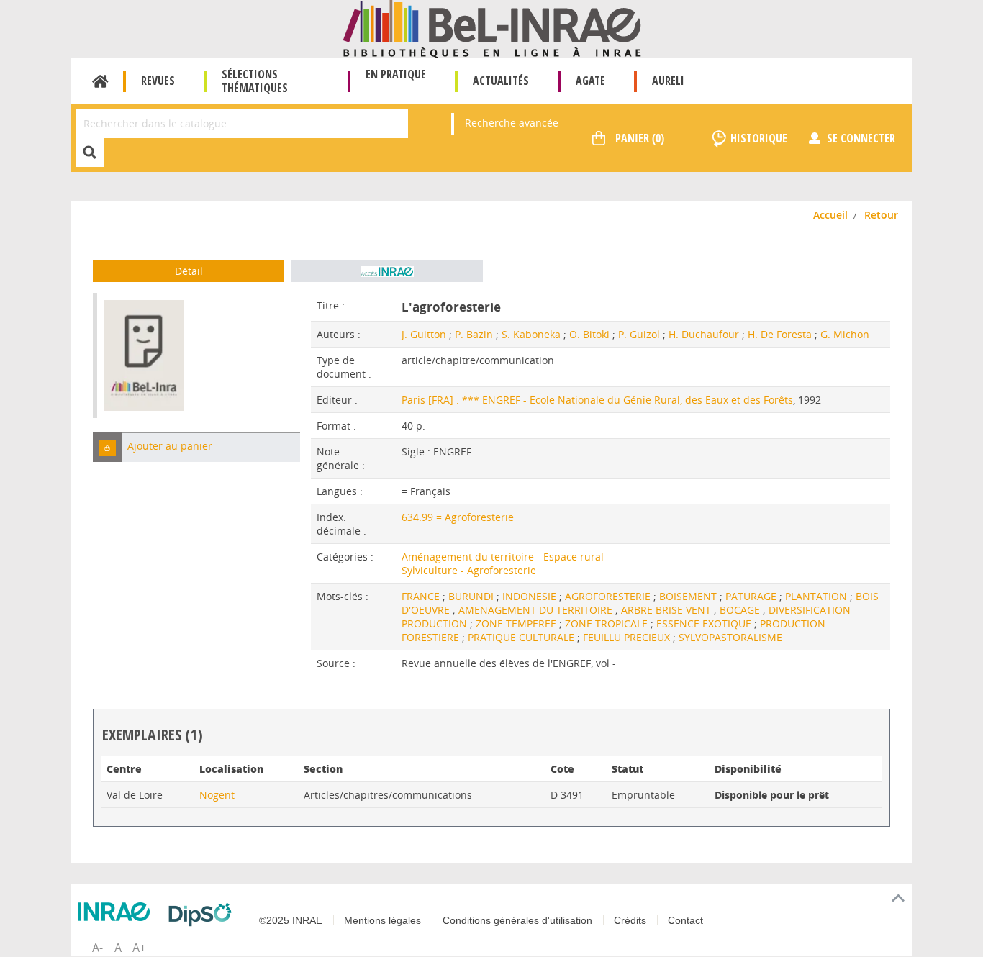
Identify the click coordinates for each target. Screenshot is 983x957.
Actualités (501, 81)
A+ (139, 948)
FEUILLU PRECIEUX (628, 637)
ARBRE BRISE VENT (667, 610)
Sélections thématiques (255, 81)
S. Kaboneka (531, 334)
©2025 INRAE (290, 920)
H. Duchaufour (704, 334)
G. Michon (844, 334)
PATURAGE (752, 596)
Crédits (630, 920)
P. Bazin (474, 334)
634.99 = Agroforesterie (458, 517)
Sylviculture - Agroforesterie (469, 570)
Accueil (100, 81)
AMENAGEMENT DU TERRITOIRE (536, 610)
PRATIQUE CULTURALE (522, 637)
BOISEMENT (689, 596)
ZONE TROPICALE (608, 623)
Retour (881, 215)
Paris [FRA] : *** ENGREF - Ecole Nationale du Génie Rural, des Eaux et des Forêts (597, 400)
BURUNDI (472, 596)
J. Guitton (424, 334)
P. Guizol (639, 334)
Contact (685, 920)
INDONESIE (530, 596)
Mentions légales (382, 920)
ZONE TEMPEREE (517, 623)
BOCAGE (741, 610)
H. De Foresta (780, 334)
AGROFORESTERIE (609, 596)
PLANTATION (817, 596)
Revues (158, 81)
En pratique (396, 74)
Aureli (668, 81)
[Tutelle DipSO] (203, 914)
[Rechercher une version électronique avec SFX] (387, 271)
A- (97, 948)
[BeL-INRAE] (492, 28)
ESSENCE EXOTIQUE (705, 623)
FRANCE (422, 596)
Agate (590, 81)
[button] (107, 447)
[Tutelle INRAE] (117, 911)
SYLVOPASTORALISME (730, 637)
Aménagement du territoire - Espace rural (503, 556)
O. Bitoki (589, 334)
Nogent (217, 795)
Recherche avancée (511, 123)
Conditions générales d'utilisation (517, 920)
